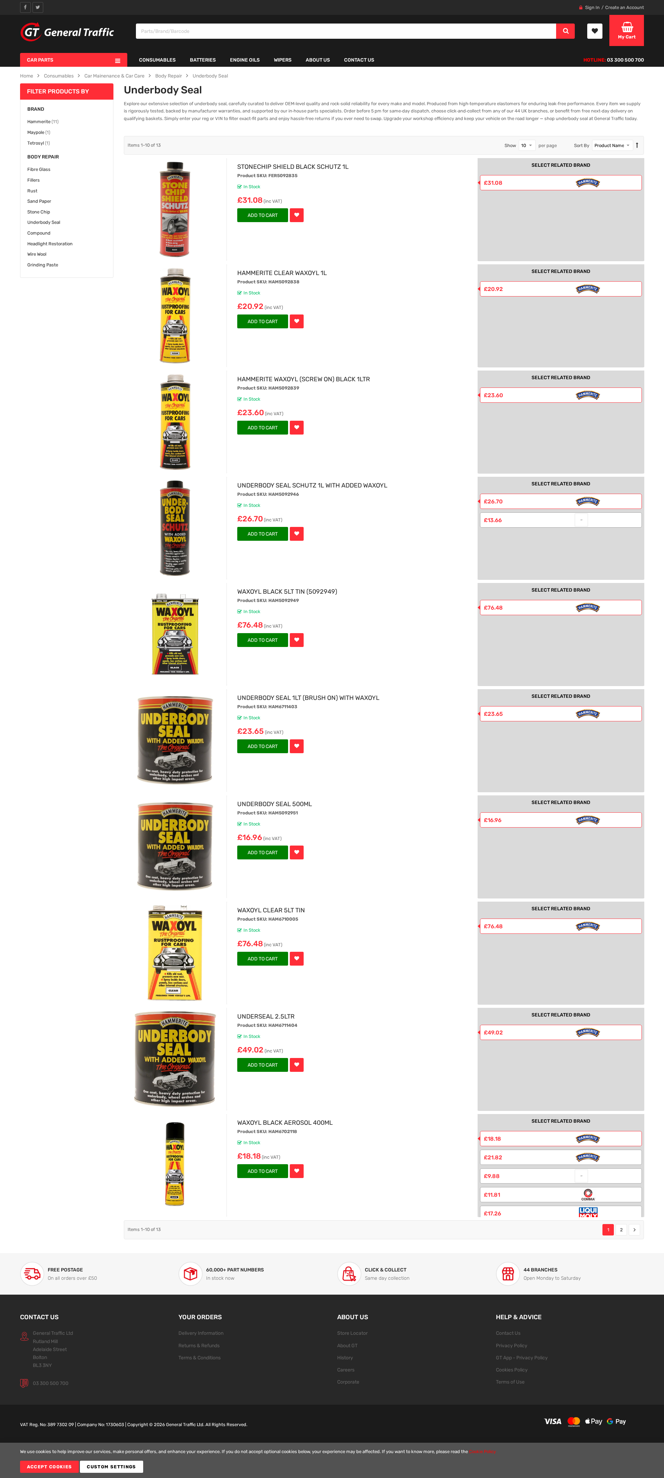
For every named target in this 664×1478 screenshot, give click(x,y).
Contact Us (508, 1333)
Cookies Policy (512, 1369)
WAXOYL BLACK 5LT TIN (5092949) (287, 591)
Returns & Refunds (199, 1345)
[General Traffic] (68, 32)
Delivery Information (200, 1333)
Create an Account (624, 7)
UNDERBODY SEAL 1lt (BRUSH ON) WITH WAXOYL (308, 697)
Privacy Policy (511, 1345)
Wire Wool (36, 254)
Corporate (348, 1382)
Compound (38, 233)
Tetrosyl (38, 143)
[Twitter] (38, 7)
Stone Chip (38, 212)
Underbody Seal (210, 76)
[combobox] (346, 31)
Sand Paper (39, 201)
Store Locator (352, 1333)
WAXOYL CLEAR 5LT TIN (271, 910)
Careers (345, 1369)
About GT (347, 1345)
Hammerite (42, 121)
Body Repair (168, 76)
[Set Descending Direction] (637, 145)
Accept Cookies (49, 1466)
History (345, 1357)
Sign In (592, 7)
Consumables (59, 76)
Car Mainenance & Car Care (114, 76)
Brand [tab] (35, 109)
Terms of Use (510, 1382)
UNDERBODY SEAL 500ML (274, 804)
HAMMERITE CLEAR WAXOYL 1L (282, 272)
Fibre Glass (38, 169)
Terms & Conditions (199, 1357)
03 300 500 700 (50, 1383)
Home (26, 76)
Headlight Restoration (50, 243)
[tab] (66, 156)
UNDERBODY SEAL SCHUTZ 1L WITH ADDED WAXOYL (312, 485)
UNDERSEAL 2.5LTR (266, 1016)
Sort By (581, 145)
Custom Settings (111, 1466)
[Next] (634, 1229)
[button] (297, 215)
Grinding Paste (42, 264)
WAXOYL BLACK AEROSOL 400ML (285, 1122)
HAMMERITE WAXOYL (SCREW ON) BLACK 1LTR (303, 379)
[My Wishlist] (594, 31)
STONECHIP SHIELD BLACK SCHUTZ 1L (293, 166)
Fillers (33, 180)
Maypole (38, 132)
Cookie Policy (482, 1451)
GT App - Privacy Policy (522, 1357)
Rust (32, 190)
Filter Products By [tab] (58, 91)
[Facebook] (25, 7)
